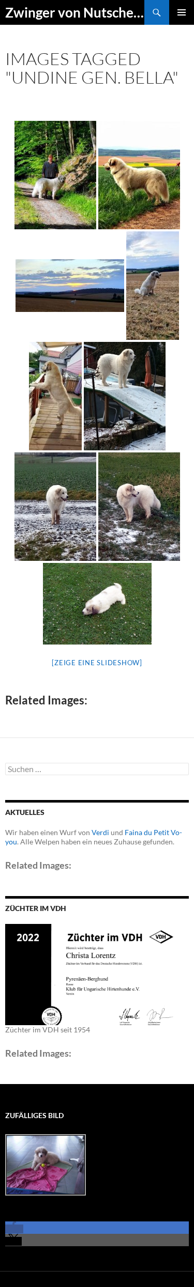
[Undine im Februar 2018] (125, 396)
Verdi (100, 832)
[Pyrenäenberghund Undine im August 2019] (70, 285)
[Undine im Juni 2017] (97, 604)
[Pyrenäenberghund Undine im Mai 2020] (55, 175)
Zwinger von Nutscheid (74, 12)
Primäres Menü (181, 12)
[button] (14, 1229)
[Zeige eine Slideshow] (97, 662)
